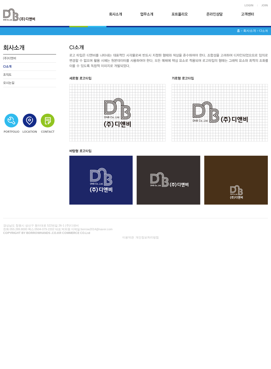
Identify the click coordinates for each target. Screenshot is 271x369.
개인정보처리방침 (147, 237)
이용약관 (128, 237)
